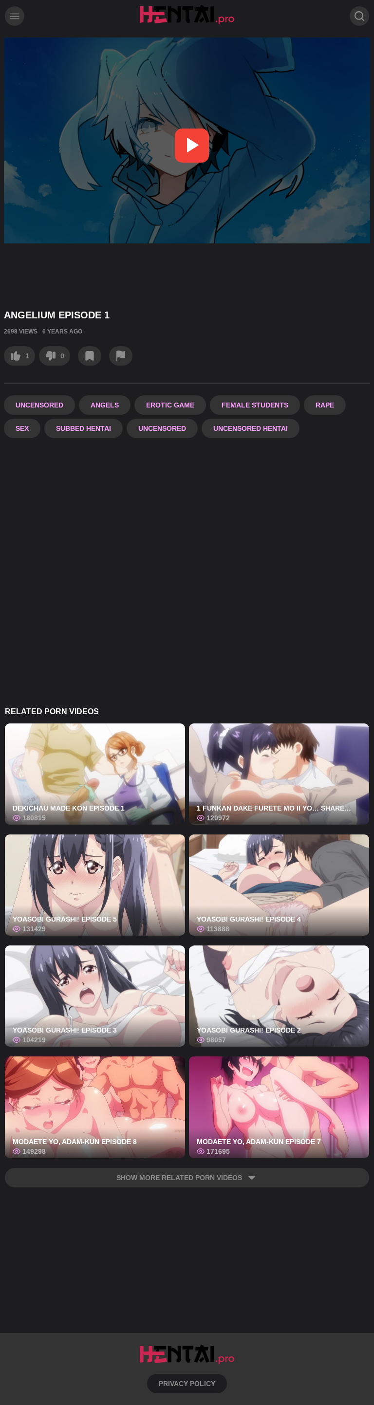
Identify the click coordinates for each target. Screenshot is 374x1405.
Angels (105, 405)
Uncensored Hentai (250, 428)
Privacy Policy (187, 1383)
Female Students (255, 405)
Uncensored (39, 405)
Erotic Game (170, 405)
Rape (325, 405)
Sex (22, 428)
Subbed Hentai (83, 428)
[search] (359, 16)
